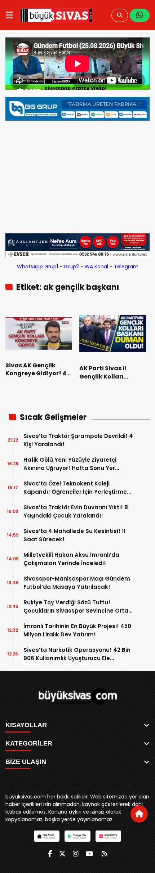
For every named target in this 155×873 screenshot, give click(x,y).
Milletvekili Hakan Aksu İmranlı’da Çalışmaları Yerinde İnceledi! (71, 559)
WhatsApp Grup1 (37, 266)
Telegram (126, 266)
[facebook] (50, 854)
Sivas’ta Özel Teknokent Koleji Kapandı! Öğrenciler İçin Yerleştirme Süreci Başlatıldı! (75, 488)
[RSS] (104, 854)
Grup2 (71, 266)
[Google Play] (77, 836)
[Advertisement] (77, 173)
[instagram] (76, 854)
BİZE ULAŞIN (25, 761)
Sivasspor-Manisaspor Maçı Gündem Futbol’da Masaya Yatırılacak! (76, 583)
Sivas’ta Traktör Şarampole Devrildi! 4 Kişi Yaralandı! (78, 440)
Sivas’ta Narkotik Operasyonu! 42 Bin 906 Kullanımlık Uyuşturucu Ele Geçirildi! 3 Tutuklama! (76, 654)
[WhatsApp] (140, 15)
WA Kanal (96, 266)
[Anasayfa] (139, 814)
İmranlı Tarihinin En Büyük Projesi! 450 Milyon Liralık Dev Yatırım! (77, 630)
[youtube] (89, 854)
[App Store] (46, 836)
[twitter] (62, 854)
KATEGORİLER (28, 743)
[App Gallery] (108, 836)
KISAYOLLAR (26, 725)
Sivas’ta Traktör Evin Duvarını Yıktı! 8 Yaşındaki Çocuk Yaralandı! (75, 511)
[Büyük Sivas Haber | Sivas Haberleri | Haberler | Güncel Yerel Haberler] (56, 15)
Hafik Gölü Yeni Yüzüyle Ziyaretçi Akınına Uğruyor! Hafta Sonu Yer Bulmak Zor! (69, 464)
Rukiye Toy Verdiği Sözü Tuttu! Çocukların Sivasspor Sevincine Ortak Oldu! (77, 607)
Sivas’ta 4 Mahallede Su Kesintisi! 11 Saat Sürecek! (74, 535)
